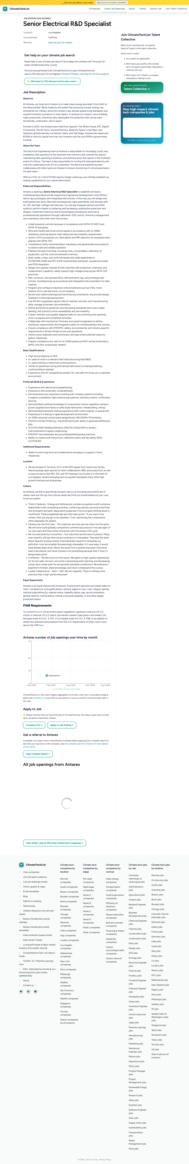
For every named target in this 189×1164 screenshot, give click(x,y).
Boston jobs (157, 894)
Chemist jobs (135, 929)
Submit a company (32, 901)
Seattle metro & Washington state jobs (159, 1017)
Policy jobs (134, 1066)
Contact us (39, 698)
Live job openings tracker (35, 881)
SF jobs (155, 1009)
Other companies (91, 932)
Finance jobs (135, 970)
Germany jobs (158, 936)
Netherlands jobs (159, 980)
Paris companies (68, 969)
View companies (31, 872)
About (132, 8)
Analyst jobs (135, 899)
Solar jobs (133, 1118)
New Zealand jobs (160, 985)
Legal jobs (134, 1022)
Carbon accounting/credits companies (115, 950)
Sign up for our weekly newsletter (111, 3)
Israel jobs (156, 946)
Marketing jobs (136, 1043)
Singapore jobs (158, 1025)
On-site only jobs (159, 880)
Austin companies (69, 887)
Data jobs (133, 943)
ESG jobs (133, 953)
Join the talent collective (35, 877)
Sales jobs (134, 1100)
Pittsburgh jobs (158, 999)
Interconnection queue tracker (37, 935)
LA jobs (155, 960)
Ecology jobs (135, 958)
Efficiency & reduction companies (112, 906)
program (85, 74)
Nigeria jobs (157, 989)
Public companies (91, 927)
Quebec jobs (157, 1004)
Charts (142, 8)
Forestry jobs (135, 975)
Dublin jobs (156, 927)
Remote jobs (157, 875)
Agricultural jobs (137, 895)
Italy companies (68, 935)
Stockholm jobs (159, 1035)
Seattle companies (69, 998)
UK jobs (155, 1049)
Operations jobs (136, 1061)
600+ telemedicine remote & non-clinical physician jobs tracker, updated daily (37, 972)
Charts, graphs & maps (34, 886)
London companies (69, 940)
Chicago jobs (157, 909)
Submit (155, 8)
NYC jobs (156, 975)
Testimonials (29, 906)
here (41, 625)
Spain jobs (156, 1030)
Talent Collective (176, 8)
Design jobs (134, 948)
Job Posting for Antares (37, 18)
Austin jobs (156, 885)
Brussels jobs (157, 904)
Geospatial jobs (136, 996)
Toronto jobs (157, 1044)
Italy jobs (155, 951)
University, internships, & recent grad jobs (137, 878)
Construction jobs (137, 938)
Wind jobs (133, 1148)
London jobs (157, 965)
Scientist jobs (135, 1105)
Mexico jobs (157, 970)
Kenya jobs (156, 956)
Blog (25, 896)
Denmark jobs (158, 922)
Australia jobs (158, 890)
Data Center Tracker (32, 940)
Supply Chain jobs (137, 1123)
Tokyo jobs (156, 1039)
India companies (68, 930)
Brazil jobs (156, 899)
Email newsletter (31, 891)
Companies (94, 8)
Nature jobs (134, 1056)
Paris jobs (156, 994)
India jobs (156, 941)
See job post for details (60, 42)
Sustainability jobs (137, 1127)
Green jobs (134, 1001)
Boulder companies (69, 896)
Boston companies (69, 891)
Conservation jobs (137, 933)
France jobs (157, 931)
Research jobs (135, 1095)
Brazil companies (68, 901)
